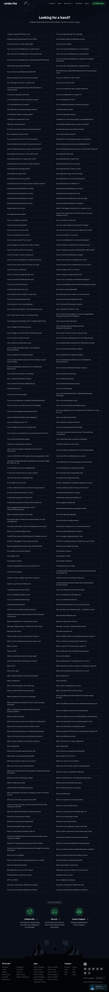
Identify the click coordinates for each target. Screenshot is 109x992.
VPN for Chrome (39, 972)
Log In (87, 3)
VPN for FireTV (52, 972)
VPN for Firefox (38, 974)
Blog (74, 972)
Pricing (4, 969)
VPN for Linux (52, 969)
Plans (59, 3)
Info (65, 974)
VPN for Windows (39, 967)
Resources (67, 3)
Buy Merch (20, 969)
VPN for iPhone (38, 979)
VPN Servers (6, 979)
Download (78, 3)
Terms (66, 969)
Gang (74, 974)
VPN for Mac (38, 969)
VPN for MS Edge (39, 977)
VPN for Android (53, 967)
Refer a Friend (21, 974)
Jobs (66, 972)
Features (52, 3)
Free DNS (5, 977)
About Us (67, 967)
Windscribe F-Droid (39, 982)
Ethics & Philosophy (23, 977)
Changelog (20, 967)
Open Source (6, 974)
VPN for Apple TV (53, 974)
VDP (74, 969)
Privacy (75, 967)
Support (4, 972)
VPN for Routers (53, 979)
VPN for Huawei (53, 977)
